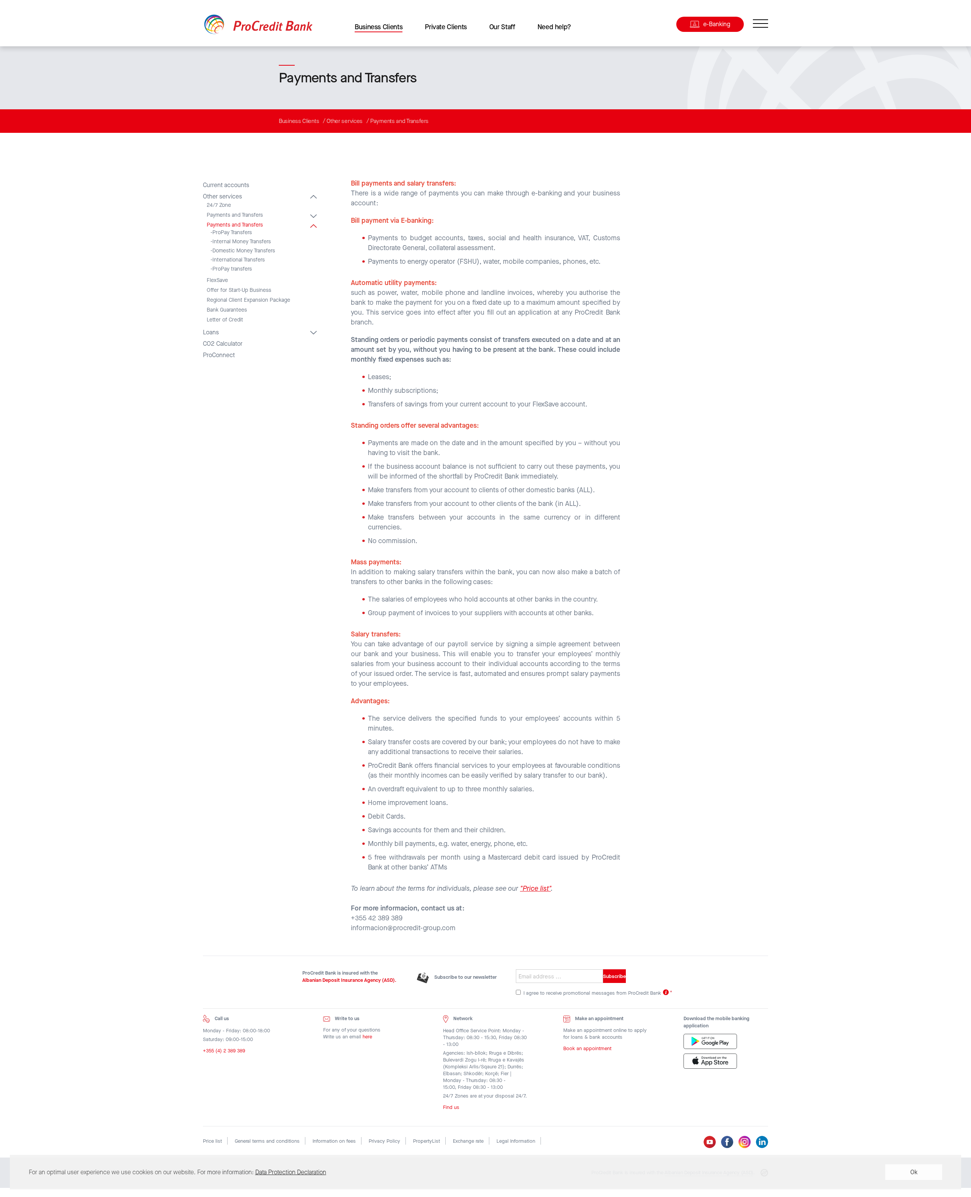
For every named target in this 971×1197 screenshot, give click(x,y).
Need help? (554, 27)
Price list (212, 1141)
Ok (914, 1172)
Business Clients (378, 27)
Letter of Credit (225, 320)
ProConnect (219, 355)
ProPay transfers (232, 269)
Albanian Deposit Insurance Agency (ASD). (349, 980)
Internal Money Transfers (241, 241)
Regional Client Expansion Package (248, 300)
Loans (211, 332)
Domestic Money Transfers (243, 251)
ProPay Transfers (232, 232)
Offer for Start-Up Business (239, 290)
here (367, 1036)
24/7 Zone (219, 205)
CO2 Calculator (222, 344)
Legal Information (515, 1141)
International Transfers (238, 260)
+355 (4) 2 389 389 (224, 1050)
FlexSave (217, 280)
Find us (451, 1107)
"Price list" (535, 888)
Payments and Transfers (399, 121)
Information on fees (334, 1141)
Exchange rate (468, 1141)
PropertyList (426, 1141)
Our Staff (502, 27)
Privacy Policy (384, 1141)
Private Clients (446, 27)
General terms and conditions (267, 1141)
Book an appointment (587, 1048)
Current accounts (226, 185)
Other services (345, 121)
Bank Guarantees (227, 310)
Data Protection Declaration (290, 1172)
